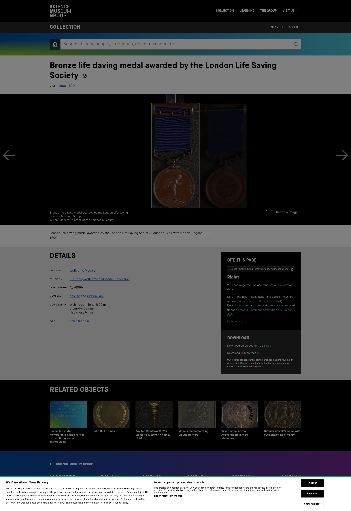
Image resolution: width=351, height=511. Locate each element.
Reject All (312, 494)
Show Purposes (312, 504)
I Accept (312, 483)
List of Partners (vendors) (168, 496)
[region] (175, 494)
